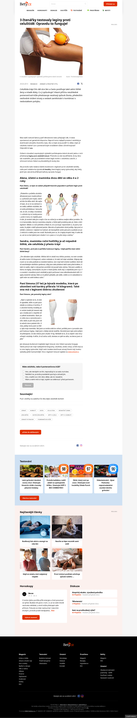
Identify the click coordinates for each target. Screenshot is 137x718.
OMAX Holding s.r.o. (30, 711)
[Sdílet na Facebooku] (78, 84)
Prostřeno (94, 10)
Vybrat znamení (31, 617)
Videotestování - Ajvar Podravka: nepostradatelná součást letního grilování (105, 485)
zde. (87, 708)
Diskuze (54, 10)
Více (52, 610)
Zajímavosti (23, 676)
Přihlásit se (110, 4)
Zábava (21, 671)
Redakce (33, 84)
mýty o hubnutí (66, 415)
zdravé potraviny (27, 419)
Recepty (82, 661)
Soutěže (63, 10)
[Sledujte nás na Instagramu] (81, 445)
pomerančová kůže (44, 419)
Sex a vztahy (23, 663)
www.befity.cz (83, 704)
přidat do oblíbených (30, 432)
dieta (41, 410)
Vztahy (21, 682)
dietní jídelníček (38, 415)
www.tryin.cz (63, 704)
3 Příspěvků (76, 604)
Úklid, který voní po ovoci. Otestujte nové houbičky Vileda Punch (81, 482)
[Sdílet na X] (82, 84)
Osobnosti (22, 679)
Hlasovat (28, 385)
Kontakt (62, 666)
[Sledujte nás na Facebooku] (78, 445)
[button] (85, 4)
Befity (107, 10)
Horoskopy (42, 10)
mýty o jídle (52, 415)
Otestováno (43, 663)
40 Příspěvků (76, 613)
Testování (77, 10)
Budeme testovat (45, 658)
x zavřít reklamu (131, 716)
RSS (20, 684)
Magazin (103, 658)
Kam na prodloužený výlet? (83, 610)
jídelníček (24, 415)
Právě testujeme (44, 661)
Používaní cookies (106, 675)
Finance (21, 674)
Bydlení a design (24, 666)
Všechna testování (29, 498)
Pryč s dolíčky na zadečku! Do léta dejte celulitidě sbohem (42, 399)
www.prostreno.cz (73, 704)
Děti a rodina (23, 669)
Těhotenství (77, 601)
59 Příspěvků (76, 595)
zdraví (23, 410)
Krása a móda (23, 658)
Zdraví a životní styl (49, 84)
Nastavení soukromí (107, 678)
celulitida (51, 410)
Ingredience (84, 663)
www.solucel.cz (73, 352)
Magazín (30, 10)
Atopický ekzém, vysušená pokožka (87, 592)
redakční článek (64, 410)
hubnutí (33, 410)
